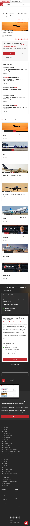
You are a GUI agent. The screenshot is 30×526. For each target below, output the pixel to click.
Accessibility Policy (19, 506)
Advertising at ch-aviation (7, 495)
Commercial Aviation (9, 10)
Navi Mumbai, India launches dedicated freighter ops (14, 153)
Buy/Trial (15, 359)
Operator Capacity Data (6, 437)
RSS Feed (27, 39)
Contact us (15, 365)
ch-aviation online (5, 1)
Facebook (21, 39)
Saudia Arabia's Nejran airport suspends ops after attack (15, 134)
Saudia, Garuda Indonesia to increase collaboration (12, 176)
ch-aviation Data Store (16, 1)
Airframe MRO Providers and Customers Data (11, 451)
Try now (9, 53)
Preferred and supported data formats (9, 481)
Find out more (9, 57)
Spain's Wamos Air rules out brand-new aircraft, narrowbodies (14, 274)
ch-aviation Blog (5, 493)
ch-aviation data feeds (6, 479)
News (3, 10)
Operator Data (4, 429)
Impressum (17, 504)
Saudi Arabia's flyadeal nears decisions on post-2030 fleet (14, 237)
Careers (3, 501)
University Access (5, 497)
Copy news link (24, 39)
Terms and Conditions (19, 501)
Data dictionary (5, 485)
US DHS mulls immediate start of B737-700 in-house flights (15, 70)
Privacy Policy (18, 502)
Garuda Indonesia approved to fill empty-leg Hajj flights (14, 218)
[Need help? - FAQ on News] (18, 19)
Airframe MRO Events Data (7, 453)
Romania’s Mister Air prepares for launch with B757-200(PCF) (14, 80)
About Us (3, 491)
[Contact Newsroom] (22, 19)
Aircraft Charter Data (6, 447)
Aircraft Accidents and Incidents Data (9, 449)
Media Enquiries (5, 499)
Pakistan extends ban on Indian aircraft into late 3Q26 (15, 108)
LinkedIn (16, 39)
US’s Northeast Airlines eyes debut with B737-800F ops (14, 98)
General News (18, 10)
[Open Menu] (28, 4)
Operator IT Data (5, 439)
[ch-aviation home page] (6, 4)
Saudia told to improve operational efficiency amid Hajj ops (14, 255)
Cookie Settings (18, 493)
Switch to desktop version (15, 374)
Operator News (5, 427)
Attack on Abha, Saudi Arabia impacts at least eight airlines (14, 195)
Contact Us (4, 503)
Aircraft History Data (6, 445)
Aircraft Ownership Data (7, 443)
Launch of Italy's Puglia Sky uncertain (13, 89)
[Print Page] (26, 19)
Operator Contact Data (6, 433)
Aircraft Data (4, 441)
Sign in (23, 4)
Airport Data (4, 431)
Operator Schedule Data (7, 435)
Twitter (13, 517)
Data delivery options (6, 483)
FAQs (16, 491)
